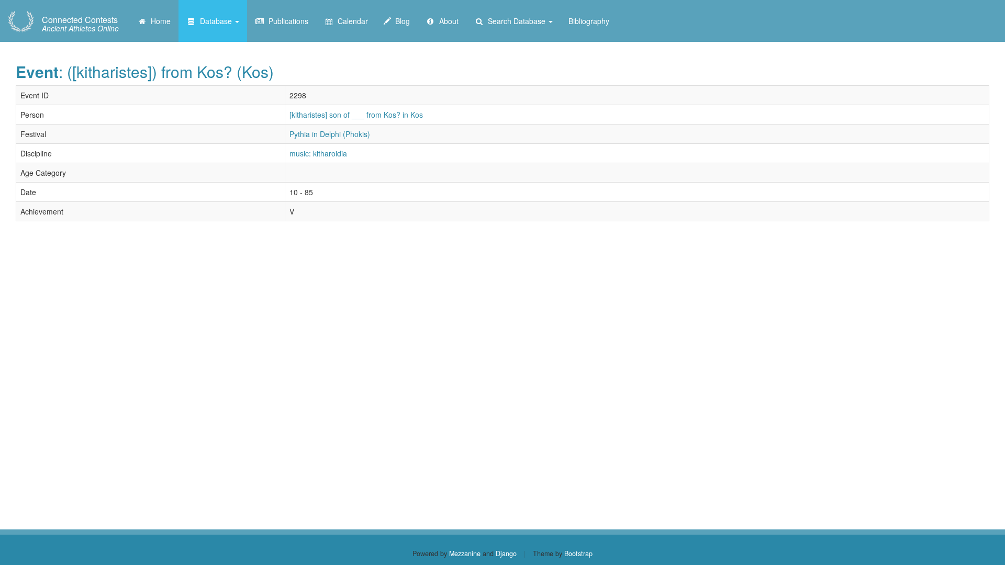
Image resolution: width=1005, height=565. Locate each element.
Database (215, 21)
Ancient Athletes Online (80, 24)
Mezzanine (465, 553)
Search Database (516, 21)
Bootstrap (578, 553)
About (447, 21)
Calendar (350, 21)
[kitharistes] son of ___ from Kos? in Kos (356, 114)
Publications (286, 21)
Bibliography (588, 21)
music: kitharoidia (318, 153)
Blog (400, 21)
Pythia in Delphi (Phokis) (329, 134)
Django (506, 553)
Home (159, 21)
